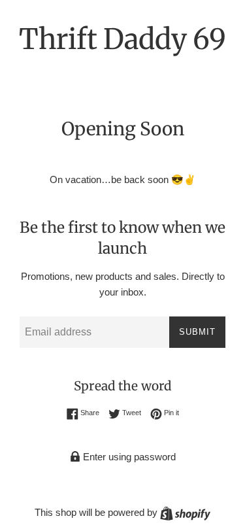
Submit (197, 332)
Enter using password (128, 456)
